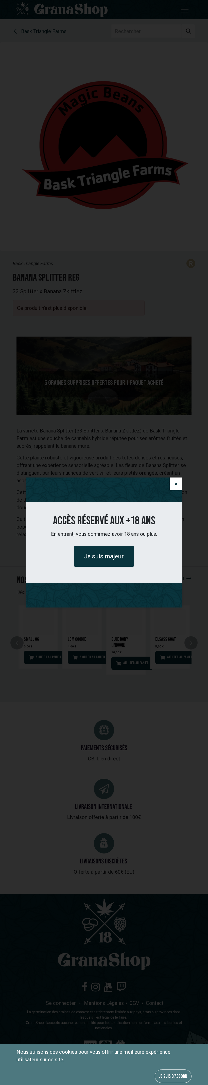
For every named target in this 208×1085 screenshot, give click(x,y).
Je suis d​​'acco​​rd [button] (173, 1076)
